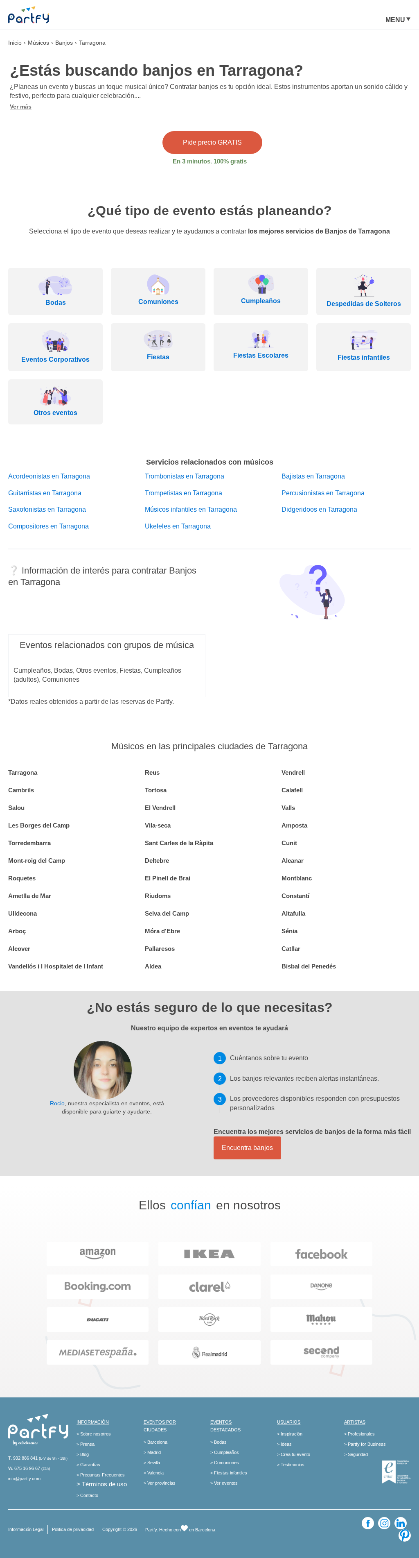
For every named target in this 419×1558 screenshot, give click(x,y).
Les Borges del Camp (39, 825)
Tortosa (156, 790)
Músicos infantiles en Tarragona (191, 509)
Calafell (292, 790)
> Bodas (218, 1442)
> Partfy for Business (365, 1444)
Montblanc (297, 878)
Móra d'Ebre (162, 931)
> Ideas (284, 1444)
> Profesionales (359, 1433)
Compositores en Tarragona (48, 526)
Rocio (57, 1103)
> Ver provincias (160, 1483)
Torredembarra (29, 843)
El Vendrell (160, 808)
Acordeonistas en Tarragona (49, 476)
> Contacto (87, 1495)
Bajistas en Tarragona (313, 476)
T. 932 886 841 (23, 1458)
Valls (288, 808)
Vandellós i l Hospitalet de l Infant (55, 966)
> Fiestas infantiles (228, 1472)
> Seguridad (356, 1454)
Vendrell (293, 772)
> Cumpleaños (224, 1452)
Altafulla (293, 913)
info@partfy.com (24, 1478)
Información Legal (25, 1529)
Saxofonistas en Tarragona (47, 509)
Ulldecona (22, 913)
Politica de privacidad (73, 1529)
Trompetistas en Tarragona (183, 493)
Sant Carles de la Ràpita (179, 843)
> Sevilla (152, 1462)
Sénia (289, 931)
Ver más (21, 106)
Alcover (19, 949)
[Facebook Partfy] (368, 1523)
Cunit (289, 843)
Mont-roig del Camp (36, 860)
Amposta (294, 825)
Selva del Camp (167, 913)
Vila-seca (158, 825)
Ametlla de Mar (29, 896)
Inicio (15, 42)
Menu (395, 20)
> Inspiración (289, 1433)
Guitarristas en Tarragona (44, 493)
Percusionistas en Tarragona (323, 493)
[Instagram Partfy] (384, 1523)
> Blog (83, 1454)
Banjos (64, 42)
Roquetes (22, 878)
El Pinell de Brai (167, 878)
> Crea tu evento (293, 1454)
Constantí (295, 896)
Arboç (17, 931)
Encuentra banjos (247, 1147)
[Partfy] (36, 14)
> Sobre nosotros (94, 1433)
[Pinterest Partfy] (405, 1535)
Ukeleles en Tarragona (178, 526)
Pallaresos (160, 949)
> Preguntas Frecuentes (101, 1474)
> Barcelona (155, 1442)
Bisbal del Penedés (309, 966)
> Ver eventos (224, 1483)
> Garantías (88, 1464)
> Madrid (152, 1452)
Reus (152, 772)
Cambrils (21, 790)
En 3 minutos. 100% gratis (210, 161)
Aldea (153, 966)
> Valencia (154, 1472)
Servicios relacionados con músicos (209, 462)
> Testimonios (290, 1464)
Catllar (291, 949)
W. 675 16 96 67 (24, 1468)
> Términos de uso (102, 1484)
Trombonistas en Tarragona (184, 476)
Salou (16, 808)
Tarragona (22, 772)
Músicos (38, 42)
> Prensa (86, 1444)
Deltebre (157, 860)
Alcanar (293, 860)
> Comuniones (224, 1462)
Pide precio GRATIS (212, 142)
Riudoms (158, 896)
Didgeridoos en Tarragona (319, 509)
